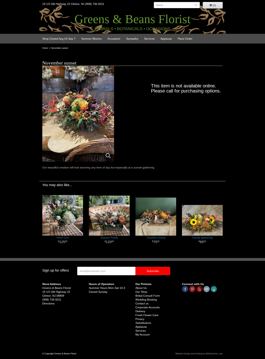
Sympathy (132, 38)
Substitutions (143, 322)
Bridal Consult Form (147, 295)
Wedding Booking (146, 299)
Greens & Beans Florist (132, 19)
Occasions (113, 38)
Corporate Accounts (147, 307)
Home (45, 48)
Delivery (140, 311)
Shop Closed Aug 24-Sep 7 (58, 38)
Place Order (185, 38)
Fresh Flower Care (146, 315)
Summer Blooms (91, 38)
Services (149, 38)
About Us (141, 287)
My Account (142, 334)
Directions (48, 303)
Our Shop (141, 291)
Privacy (139, 319)
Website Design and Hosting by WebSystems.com (199, 353)
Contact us (142, 303)
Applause (166, 38)
